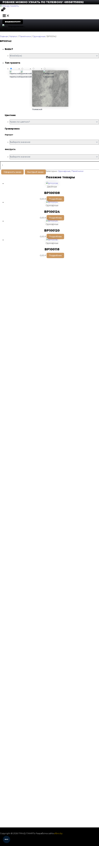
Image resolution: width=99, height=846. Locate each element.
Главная (4, 36)
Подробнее (55, 199)
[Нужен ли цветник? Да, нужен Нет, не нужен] (54, 122)
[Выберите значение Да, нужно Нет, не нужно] (54, 157)
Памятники (25, 36)
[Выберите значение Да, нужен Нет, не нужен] (54, 142)
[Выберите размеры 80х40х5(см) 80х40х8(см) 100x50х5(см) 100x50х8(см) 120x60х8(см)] (54, 56)
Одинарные (39, 36)
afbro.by (58, 833)
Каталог (13, 36)
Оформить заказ (12, 172)
